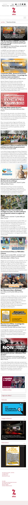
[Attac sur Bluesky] (16, 4)
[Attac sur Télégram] (25, 4)
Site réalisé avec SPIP (6, 483)
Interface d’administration (7, 485)
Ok (12, 4)
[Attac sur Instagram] (21, 4)
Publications (5, 442)
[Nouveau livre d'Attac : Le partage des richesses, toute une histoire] (13, 456)
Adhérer (12, 5)
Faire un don (5, 5)
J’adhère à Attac (7, 390)
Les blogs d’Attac (5, 473)
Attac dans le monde (6, 476)
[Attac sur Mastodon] (23, 4)
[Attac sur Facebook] (18, 4)
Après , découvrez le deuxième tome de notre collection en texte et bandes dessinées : (12, 83)
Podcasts (4, 400)
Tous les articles (11, 22)
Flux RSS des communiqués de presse (9, 482)
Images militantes (7, 418)
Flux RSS (3, 481)
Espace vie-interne (21, 5)
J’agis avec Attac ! (7, 395)
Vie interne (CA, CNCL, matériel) (8, 472)
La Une (3, 22)
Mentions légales (5, 484)
